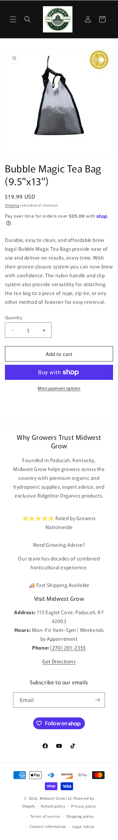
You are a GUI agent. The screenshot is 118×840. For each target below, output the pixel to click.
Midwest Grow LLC (56, 798)
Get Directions (58, 661)
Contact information (48, 826)
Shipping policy (80, 816)
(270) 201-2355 (68, 647)
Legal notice (83, 826)
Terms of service (45, 816)
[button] (13, 19)
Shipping (12, 205)
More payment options (59, 388)
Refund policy (53, 806)
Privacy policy (83, 806)
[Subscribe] (97, 700)
